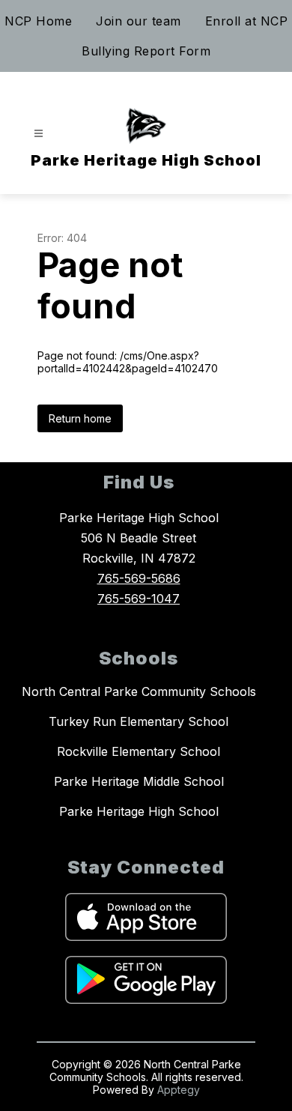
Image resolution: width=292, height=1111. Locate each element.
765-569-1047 (138, 598)
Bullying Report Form (146, 50)
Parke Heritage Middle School (139, 781)
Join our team (138, 20)
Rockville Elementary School (138, 751)
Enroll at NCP (246, 20)
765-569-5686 (138, 578)
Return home (80, 418)
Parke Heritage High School (139, 811)
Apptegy (178, 1089)
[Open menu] (38, 133)
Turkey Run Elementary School (138, 721)
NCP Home (38, 20)
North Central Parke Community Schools (139, 691)
